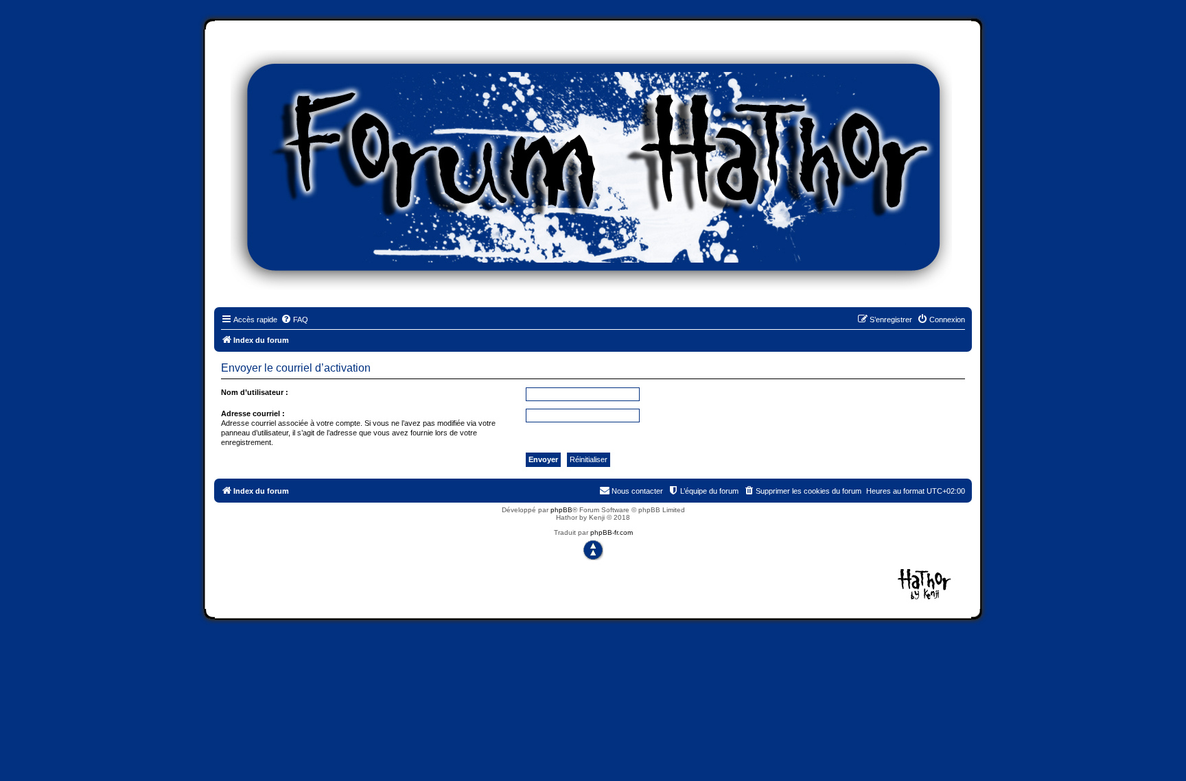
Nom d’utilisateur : (254, 392)
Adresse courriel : (253, 413)
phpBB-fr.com (611, 532)
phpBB (561, 510)
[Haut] (593, 550)
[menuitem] (294, 319)
